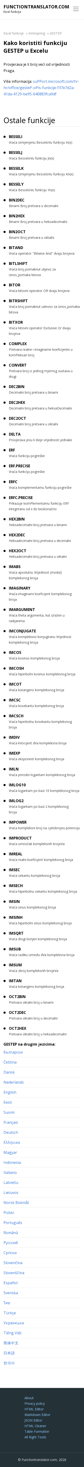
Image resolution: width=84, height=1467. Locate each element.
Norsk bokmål (16, 1202)
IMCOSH (16, 668)
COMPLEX (18, 343)
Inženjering (36, 33)
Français (11, 1122)
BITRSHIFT (18, 300)
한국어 (9, 1363)
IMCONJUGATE (22, 631)
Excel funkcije (14, 33)
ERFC (13, 481)
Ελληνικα (12, 1142)
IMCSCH (16, 715)
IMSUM (15, 965)
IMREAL (15, 854)
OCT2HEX (17, 1028)
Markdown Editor (37, 1414)
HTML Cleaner (35, 1426)
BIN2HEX (17, 215)
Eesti (8, 1102)
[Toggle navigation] (75, 9)
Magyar (10, 1152)
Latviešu (11, 1182)
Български (13, 1052)
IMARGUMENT (22, 609)
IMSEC (14, 869)
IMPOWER (18, 822)
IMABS (15, 566)
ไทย (7, 1302)
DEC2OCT (17, 418)
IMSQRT (16, 933)
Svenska (11, 1292)
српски (10, 1252)
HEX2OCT (17, 550)
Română (11, 1232)
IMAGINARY (19, 588)
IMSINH (16, 917)
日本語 (9, 1353)
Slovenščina (14, 1272)
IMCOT (15, 684)
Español (11, 1282)
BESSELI (15, 136)
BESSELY (16, 184)
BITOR (14, 285)
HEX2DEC (17, 535)
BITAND (16, 247)
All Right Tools (35, 1437)
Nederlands (14, 1082)
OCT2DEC (17, 1012)
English (10, 1092)
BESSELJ (15, 152)
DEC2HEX (17, 402)
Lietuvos (11, 1192)
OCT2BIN (17, 996)
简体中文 (11, 1343)
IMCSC (15, 700)
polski (9, 1212)
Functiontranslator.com (36, 7)
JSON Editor (33, 1420)
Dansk (9, 1072)
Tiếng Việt (12, 1332)
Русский (11, 1242)
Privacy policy (34, 1403)
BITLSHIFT (18, 263)
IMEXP (14, 753)
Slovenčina (13, 1262)
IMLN (14, 769)
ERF (12, 450)
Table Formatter (36, 1431)
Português (13, 1222)
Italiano (10, 1172)
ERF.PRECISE (19, 465)
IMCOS (15, 652)
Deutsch (11, 1132)
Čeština (10, 1062)
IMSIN (14, 901)
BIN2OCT (17, 231)
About (29, 1398)
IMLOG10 (17, 784)
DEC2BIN (16, 386)
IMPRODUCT (20, 838)
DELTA (15, 434)
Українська (14, 1322)
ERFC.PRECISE (21, 497)
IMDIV (14, 737)
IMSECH (16, 885)
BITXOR (16, 322)
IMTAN (15, 980)
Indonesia (12, 1162)
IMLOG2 (16, 800)
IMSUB (15, 949)
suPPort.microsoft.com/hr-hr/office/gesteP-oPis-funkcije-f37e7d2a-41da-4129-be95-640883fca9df (41, 88)
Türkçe (10, 1312)
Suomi (9, 1112)
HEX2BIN (17, 519)
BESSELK (16, 168)
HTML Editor (34, 1409)
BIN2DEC (16, 200)
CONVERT (18, 365)
